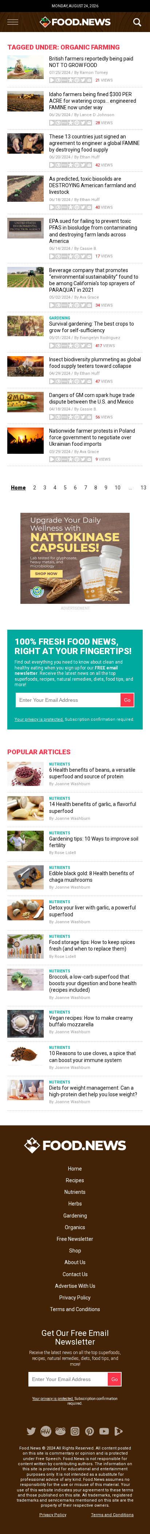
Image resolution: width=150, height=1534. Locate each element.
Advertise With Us (75, 1286)
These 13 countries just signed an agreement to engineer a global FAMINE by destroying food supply (94, 143)
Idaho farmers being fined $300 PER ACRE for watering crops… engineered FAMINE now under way (92, 100)
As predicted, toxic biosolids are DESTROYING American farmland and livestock (92, 185)
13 (143, 488)
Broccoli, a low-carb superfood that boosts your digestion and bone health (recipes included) (93, 983)
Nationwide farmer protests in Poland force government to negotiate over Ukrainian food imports (92, 437)
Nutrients (75, 1192)
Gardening (75, 1216)
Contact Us (75, 1274)
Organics (75, 1227)
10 (118, 488)
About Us (75, 1262)
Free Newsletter (75, 1239)
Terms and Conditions (75, 1309)
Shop (75, 1251)
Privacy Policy (75, 1298)
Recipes (75, 1180)
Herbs (75, 1204)
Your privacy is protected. (39, 719)
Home (75, 1169)
